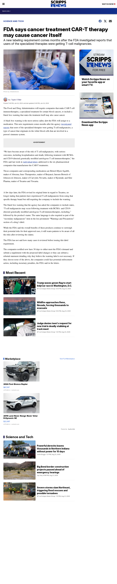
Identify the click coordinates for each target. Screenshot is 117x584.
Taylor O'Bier (16, 100)
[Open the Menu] (3, 4)
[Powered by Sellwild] (71, 429)
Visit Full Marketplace (67, 359)
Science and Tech (13, 21)
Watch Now (108, 4)
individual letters (30, 161)
